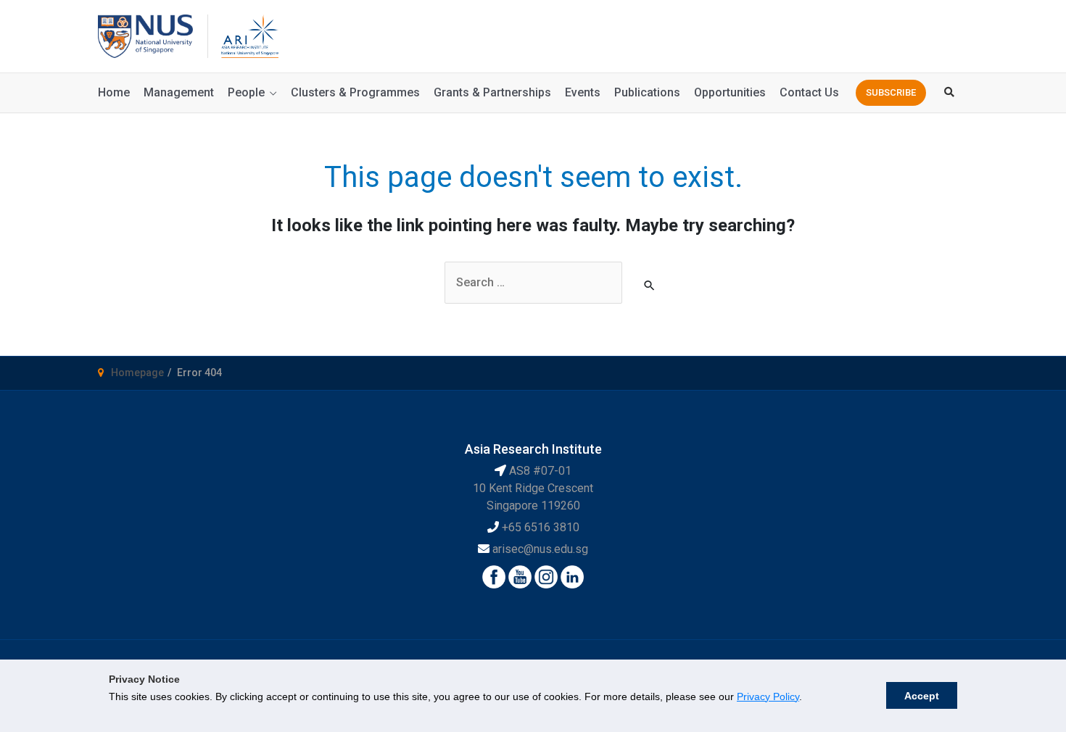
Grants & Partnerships (492, 92)
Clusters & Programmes (355, 92)
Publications (647, 92)
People (246, 92)
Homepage (137, 372)
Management (179, 92)
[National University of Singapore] (145, 35)
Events (582, 92)
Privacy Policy (768, 696)
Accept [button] (921, 696)
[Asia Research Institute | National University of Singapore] (248, 35)
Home (114, 92)
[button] (891, 93)
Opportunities (730, 92)
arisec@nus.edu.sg (540, 549)
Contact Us (809, 92)
